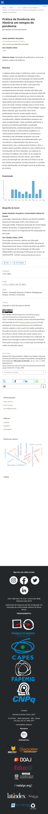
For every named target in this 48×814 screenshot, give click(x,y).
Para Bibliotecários (9, 409)
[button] (7, 381)
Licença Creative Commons (28, 322)
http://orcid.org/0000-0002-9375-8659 (15, 44)
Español (6, 426)
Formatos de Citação (11, 372)
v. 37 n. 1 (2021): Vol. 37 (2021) (27, 8)
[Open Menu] (2, 2)
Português (7, 429)
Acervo (11, 8)
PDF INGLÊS (19, 263)
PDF (7, 263)
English (6, 422)
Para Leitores (8, 402)
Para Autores (7, 405)
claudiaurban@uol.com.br (31, 255)
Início (4, 8)
